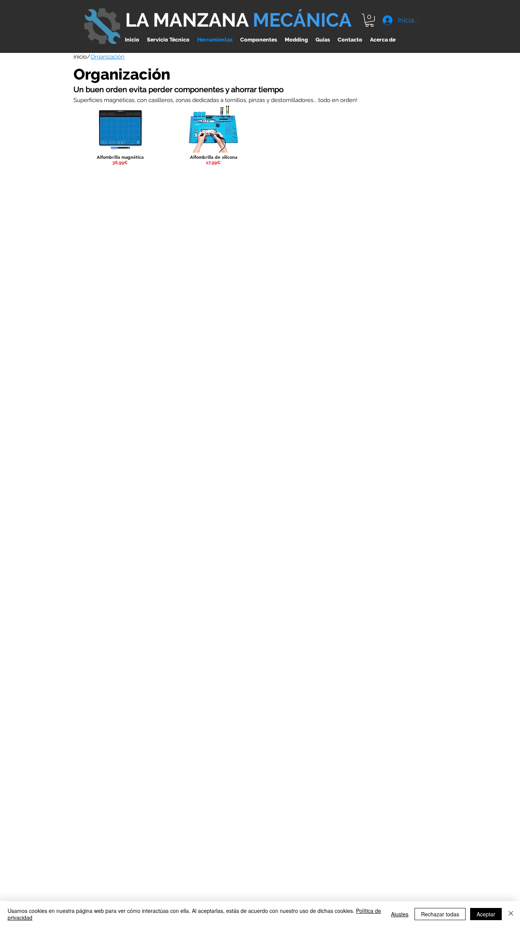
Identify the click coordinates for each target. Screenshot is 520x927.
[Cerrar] (510, 914)
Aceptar (486, 914)
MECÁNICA (302, 20)
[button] (369, 20)
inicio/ (81, 56)
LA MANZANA (189, 20)
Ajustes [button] (399, 914)
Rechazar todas (440, 914)
